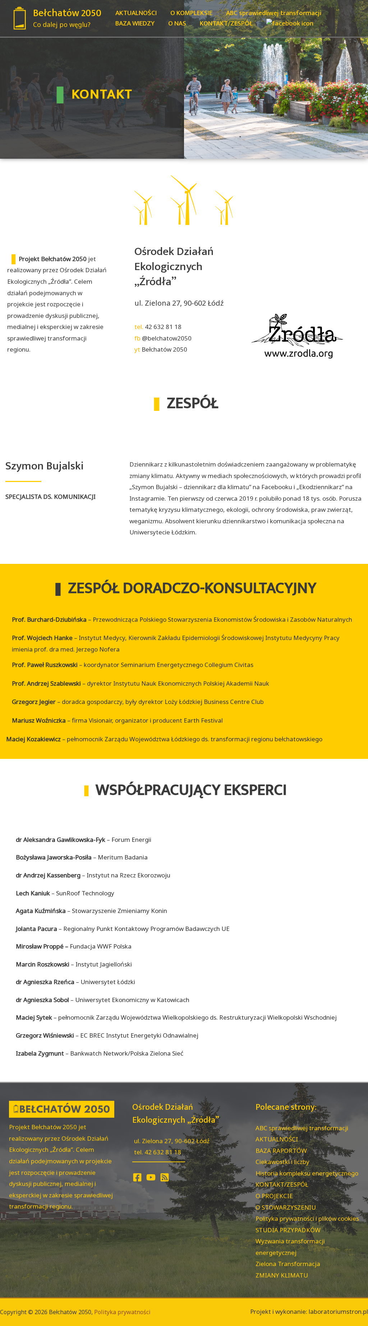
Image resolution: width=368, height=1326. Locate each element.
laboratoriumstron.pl (338, 1311)
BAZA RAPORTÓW (281, 1150)
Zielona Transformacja (288, 1264)
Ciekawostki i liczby (282, 1162)
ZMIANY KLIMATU (282, 1275)
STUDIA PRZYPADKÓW (288, 1230)
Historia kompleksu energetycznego (307, 1173)
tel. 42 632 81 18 (157, 1152)
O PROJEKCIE (274, 1196)
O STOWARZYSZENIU (286, 1207)
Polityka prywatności (122, 1312)
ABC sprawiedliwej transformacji (302, 1128)
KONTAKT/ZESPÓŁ (282, 1184)
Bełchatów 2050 (67, 13)
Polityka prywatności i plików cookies (307, 1218)
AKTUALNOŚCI (277, 1139)
